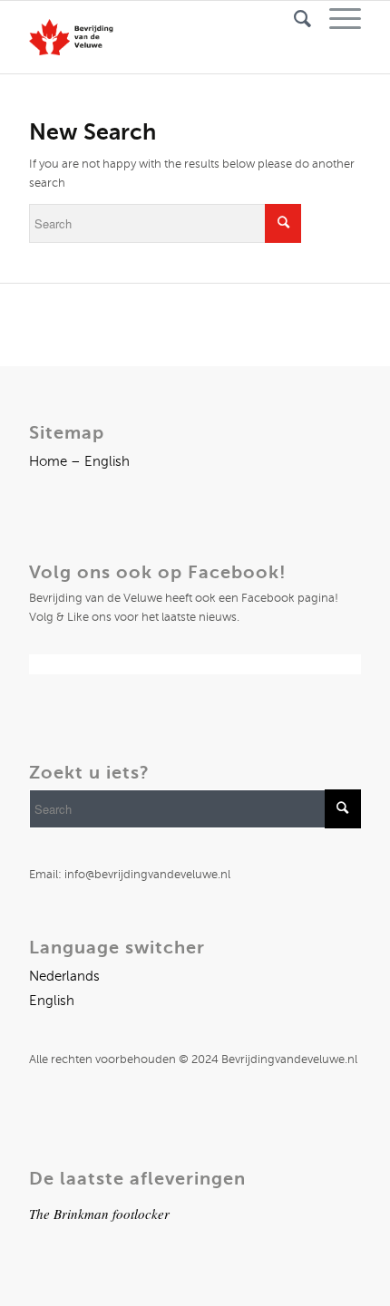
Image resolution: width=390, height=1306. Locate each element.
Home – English (79, 461)
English (51, 1000)
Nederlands (64, 976)
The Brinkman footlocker (99, 1213)
